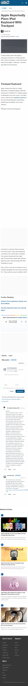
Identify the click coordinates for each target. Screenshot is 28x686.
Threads (4, 650)
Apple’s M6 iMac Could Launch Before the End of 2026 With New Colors (13, 534)
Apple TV (4, 670)
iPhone (16, 650)
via (5, 65)
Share (14, 469)
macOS (4, 675)
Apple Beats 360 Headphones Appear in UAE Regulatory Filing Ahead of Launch (13, 593)
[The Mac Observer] (5, 3)
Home (4, 8)
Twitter (4, 642)
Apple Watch (5, 667)
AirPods (17, 655)
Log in (16, 371)
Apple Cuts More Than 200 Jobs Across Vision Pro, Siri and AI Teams (13, 624)
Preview (11, 391)
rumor (10, 356)
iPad (16, 652)
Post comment (20, 391)
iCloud (4, 677)
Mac (16, 647)
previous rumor (19, 98)
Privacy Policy (5, 657)
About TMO (5, 655)
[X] (21, 321)
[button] (22, 3)
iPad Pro (4, 356)
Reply (9, 469)
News (10, 8)
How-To (17, 645)
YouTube (4, 647)
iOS (3, 672)
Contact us (5, 652)
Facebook (5, 645)
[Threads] (25, 321)
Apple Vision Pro (6, 665)
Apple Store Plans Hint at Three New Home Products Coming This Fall (12, 564)
